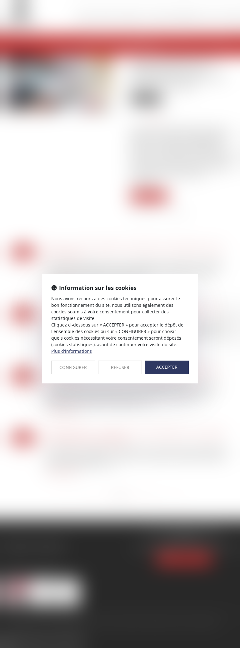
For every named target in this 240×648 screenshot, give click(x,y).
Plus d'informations (71, 351)
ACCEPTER (167, 367)
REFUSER (120, 367)
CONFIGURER (73, 367)
